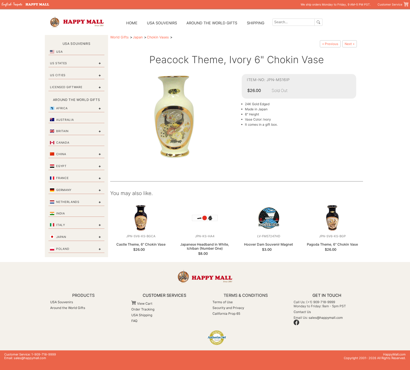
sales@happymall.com (326, 318)
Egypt (61, 166)
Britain (62, 131)
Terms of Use (222, 302)
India (60, 213)
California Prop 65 (226, 314)
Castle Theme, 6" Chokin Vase (140, 244)
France (62, 178)
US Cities (58, 75)
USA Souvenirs (162, 23)
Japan (61, 237)
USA (59, 51)
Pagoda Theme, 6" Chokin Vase (332, 244)
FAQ (134, 321)
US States (58, 63)
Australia (65, 119)
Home (132, 23)
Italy (60, 225)
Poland (62, 249)
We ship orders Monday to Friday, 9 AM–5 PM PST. (336, 4)
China (61, 154)
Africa (61, 108)
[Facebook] (296, 324)
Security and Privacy (228, 308)
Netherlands (67, 202)
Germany (64, 190)
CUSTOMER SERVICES (164, 295)
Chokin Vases (158, 37)
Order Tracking (142, 309)
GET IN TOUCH (326, 295)
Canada (62, 142)
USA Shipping (141, 315)
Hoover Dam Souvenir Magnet (268, 244)
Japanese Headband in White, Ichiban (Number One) (204, 246)
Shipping (255, 23)
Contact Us (302, 312)
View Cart (144, 304)
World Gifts (119, 37)
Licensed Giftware (66, 87)
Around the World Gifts (211, 23)
